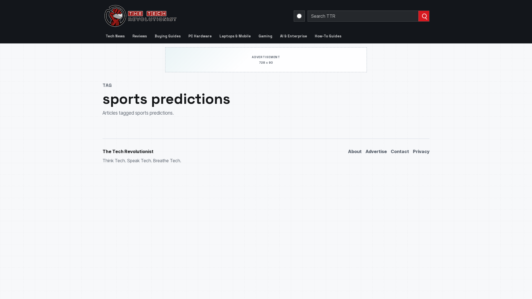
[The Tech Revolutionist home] (180, 16)
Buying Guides (168, 36)
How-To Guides (328, 36)
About (355, 151)
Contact (400, 151)
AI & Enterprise (293, 36)
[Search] (423, 16)
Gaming (265, 36)
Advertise (376, 151)
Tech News (115, 36)
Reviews (139, 36)
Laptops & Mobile (235, 36)
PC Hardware (200, 36)
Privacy (421, 151)
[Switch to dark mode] (299, 16)
